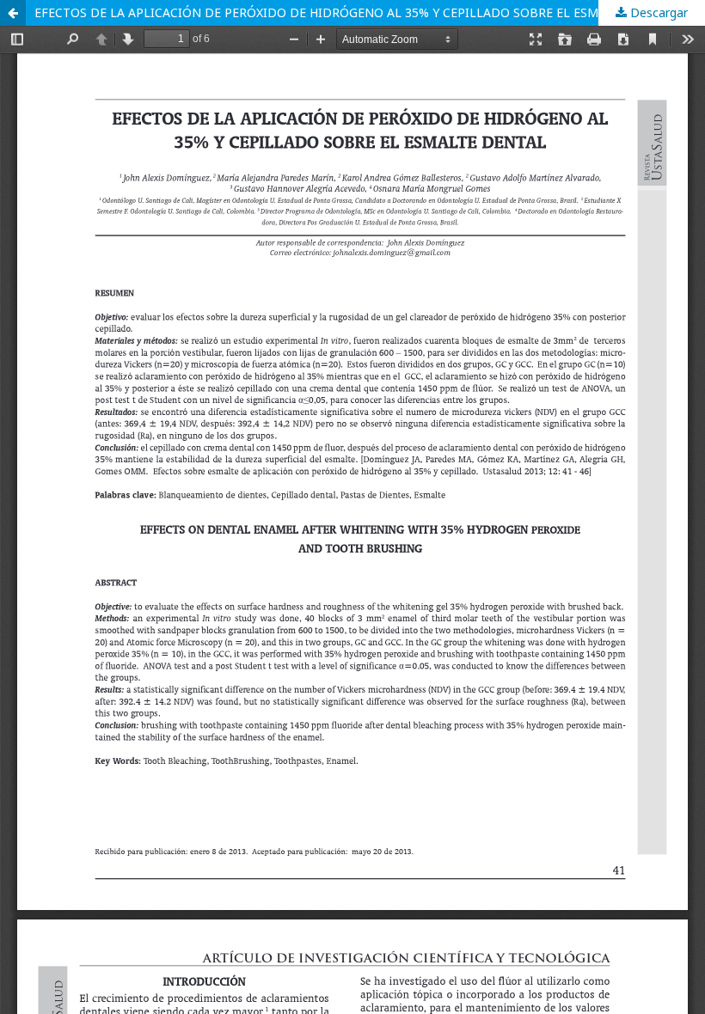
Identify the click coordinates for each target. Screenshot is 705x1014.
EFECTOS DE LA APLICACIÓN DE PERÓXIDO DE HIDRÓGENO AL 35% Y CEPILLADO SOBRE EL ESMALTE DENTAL (356, 12)
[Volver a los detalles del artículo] (13, 13)
